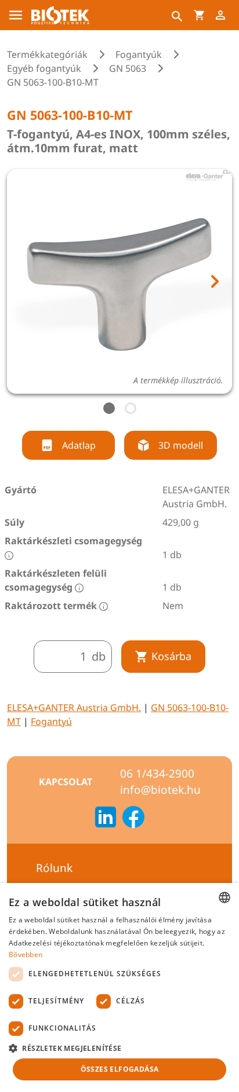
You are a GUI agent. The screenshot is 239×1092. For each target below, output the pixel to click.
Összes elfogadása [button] (120, 1069)
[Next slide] (214, 281)
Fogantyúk (138, 54)
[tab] (109, 408)
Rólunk (54, 867)
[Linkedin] (105, 818)
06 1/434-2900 (157, 773)
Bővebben (25, 954)
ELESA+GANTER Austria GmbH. (74, 707)
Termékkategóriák (47, 54)
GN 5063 (127, 68)
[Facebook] (133, 818)
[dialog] (119, 987)
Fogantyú (51, 721)
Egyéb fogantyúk (44, 68)
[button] (119, 1048)
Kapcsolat (65, 781)
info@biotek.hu (160, 789)
